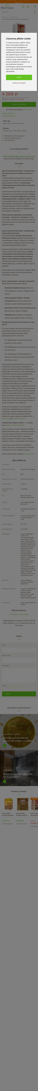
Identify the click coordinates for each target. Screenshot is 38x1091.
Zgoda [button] (19, 77)
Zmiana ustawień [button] (19, 83)
